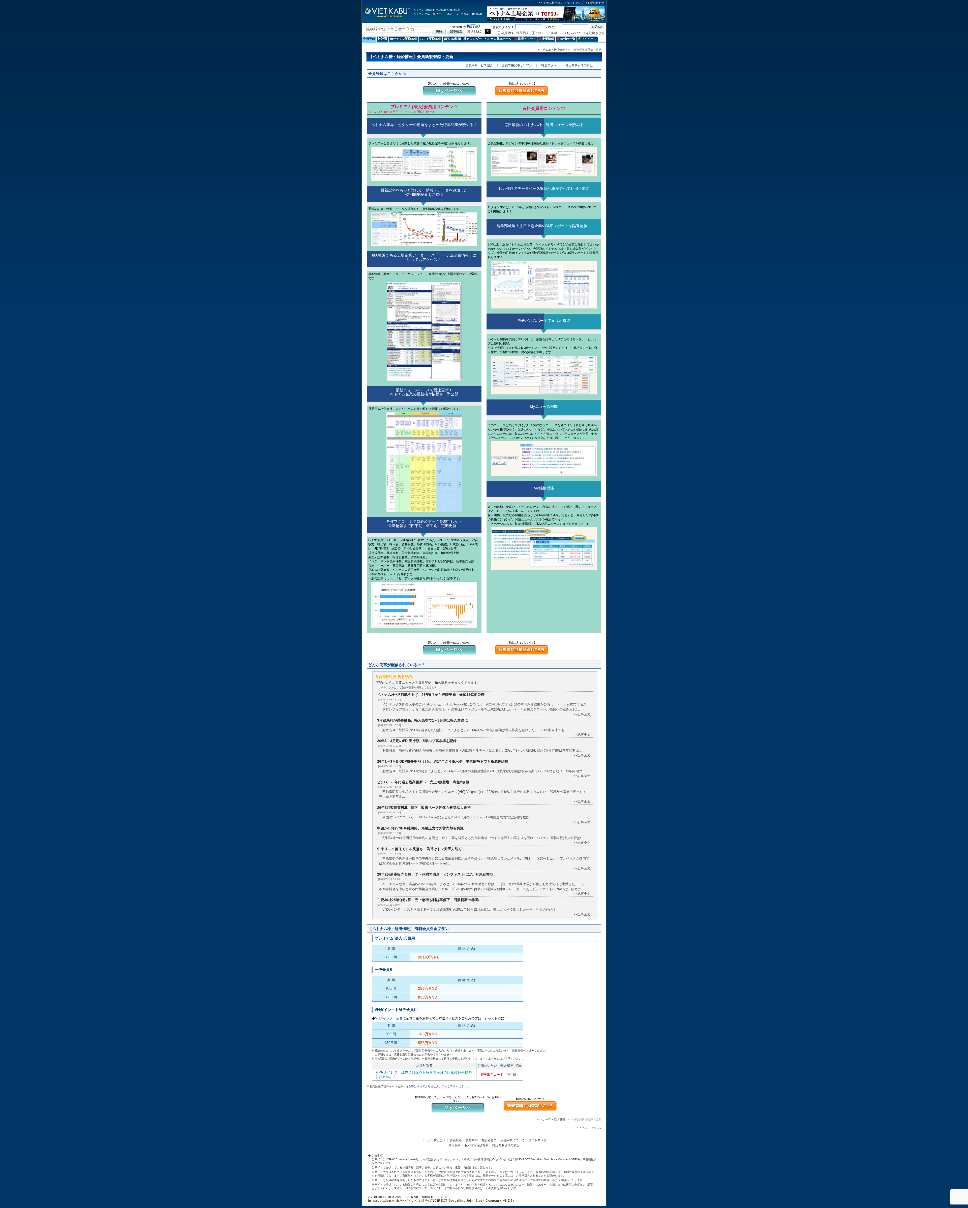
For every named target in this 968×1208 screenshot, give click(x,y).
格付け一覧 (567, 39)
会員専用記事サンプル (517, 65)
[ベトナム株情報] (387, 16)
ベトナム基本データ (498, 39)
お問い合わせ (596, 2)
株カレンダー (473, 39)
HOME (382, 38)
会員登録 (369, 39)
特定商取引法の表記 (579, 65)
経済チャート (527, 39)
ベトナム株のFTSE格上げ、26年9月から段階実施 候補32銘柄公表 (431, 695)
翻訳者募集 (489, 1140)
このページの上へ (590, 1128)
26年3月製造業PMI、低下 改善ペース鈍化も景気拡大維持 (424, 808)
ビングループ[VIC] (451, 792)
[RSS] (474, 32)
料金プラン (548, 65)
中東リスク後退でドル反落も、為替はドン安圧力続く (419, 849)
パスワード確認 (546, 33)
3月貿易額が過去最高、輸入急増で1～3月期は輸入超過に (422, 720)
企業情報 (548, 39)
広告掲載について (512, 1140)
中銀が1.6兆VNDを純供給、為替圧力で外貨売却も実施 (420, 828)
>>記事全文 (582, 714)
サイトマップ (575, 2)
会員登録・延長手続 (514, 33)
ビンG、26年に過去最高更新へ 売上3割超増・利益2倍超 (423, 782)
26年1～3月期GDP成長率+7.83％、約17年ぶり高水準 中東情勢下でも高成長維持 (442, 761)
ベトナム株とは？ (552, 2)
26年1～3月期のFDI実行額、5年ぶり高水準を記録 (417, 741)
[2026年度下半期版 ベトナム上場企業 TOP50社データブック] (546, 20)
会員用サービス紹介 (479, 65)
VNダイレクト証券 (389, 1018)
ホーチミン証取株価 (403, 39)
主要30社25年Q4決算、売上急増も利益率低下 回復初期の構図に (429, 900)
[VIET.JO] (473, 27)
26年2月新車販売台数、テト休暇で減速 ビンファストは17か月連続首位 (435, 874)
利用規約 (454, 1145)
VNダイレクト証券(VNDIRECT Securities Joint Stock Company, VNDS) (536, 1159)
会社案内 (472, 1140)
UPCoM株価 (452, 39)
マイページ (588, 39)
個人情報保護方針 (476, 1145)
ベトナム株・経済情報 (551, 49)
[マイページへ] (449, 95)
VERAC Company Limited (401, 1159)
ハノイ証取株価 (430, 39)
